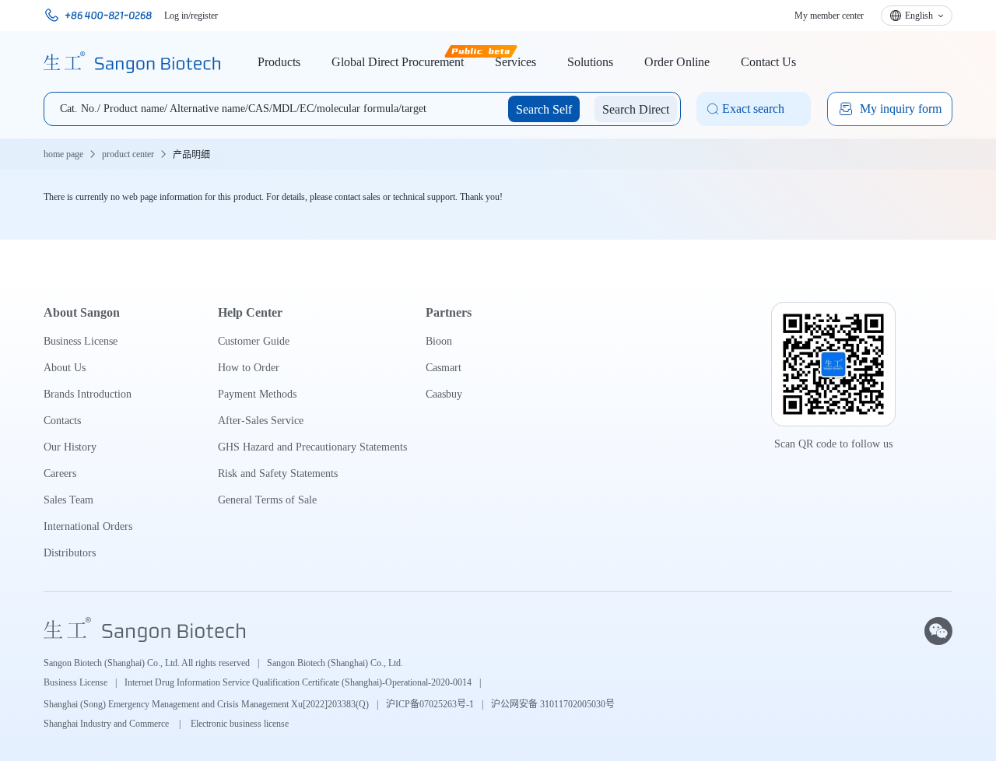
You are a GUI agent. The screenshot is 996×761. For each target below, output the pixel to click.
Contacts (62, 420)
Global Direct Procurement (397, 61)
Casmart (443, 367)
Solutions (590, 61)
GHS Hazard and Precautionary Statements (312, 447)
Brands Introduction (88, 394)
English (919, 15)
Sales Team (68, 500)
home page (63, 154)
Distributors (70, 553)
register (204, 15)
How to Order (248, 367)
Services (515, 61)
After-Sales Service (260, 420)
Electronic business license (240, 723)
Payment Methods (257, 394)
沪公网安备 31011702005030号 (553, 704)
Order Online (677, 61)
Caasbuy (444, 394)
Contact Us (768, 61)
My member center (829, 15)
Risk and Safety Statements (278, 473)
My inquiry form (901, 108)
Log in (176, 15)
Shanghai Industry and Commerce (107, 723)
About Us (65, 367)
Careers (60, 473)
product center (128, 154)
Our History (70, 447)
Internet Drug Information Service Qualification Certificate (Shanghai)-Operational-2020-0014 (298, 682)
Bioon (439, 341)
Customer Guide (253, 341)
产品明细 (191, 154)
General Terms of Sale (267, 500)
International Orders (88, 526)
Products (279, 61)
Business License (80, 341)
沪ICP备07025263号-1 (430, 704)
